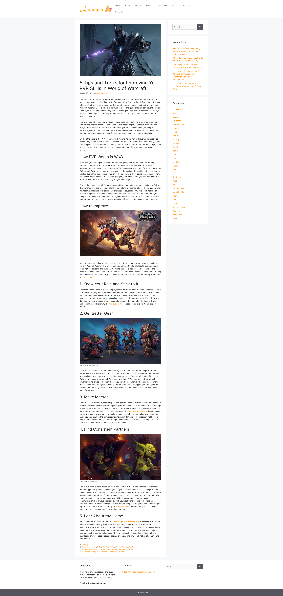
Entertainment (178, 124)
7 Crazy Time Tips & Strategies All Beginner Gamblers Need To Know (107, 549)
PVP (98, 547)
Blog (174, 113)
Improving (92, 547)
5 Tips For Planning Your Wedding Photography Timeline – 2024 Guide (108, 552)
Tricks (112, 547)
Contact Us (119, 12)
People (175, 181)
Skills (103, 547)
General (175, 143)
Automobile (184, 5)
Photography (178, 188)
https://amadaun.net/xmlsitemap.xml (138, 572)
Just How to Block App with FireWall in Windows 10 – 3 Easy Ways (186, 86)
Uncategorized (178, 207)
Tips (195, 5)
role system (114, 304)
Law (174, 154)
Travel (175, 203)
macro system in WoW (138, 411)
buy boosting (88, 277)
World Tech (162, 5)
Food (174, 5)
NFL (174, 173)
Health (175, 147)
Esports (175, 128)
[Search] (200, 27)
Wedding (176, 211)
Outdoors (176, 177)
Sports (127, 5)
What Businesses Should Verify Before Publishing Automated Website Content (186, 51)
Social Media (178, 192)
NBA (174, 170)
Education (150, 5)
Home (175, 151)
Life (174, 158)
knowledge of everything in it (126, 522)
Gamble (175, 136)
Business (138, 5)
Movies (117, 5)
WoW (131, 547)
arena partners (122, 506)
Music (175, 166)
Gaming (85, 545)
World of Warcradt (122, 547)
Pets (174, 185)
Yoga (174, 218)
